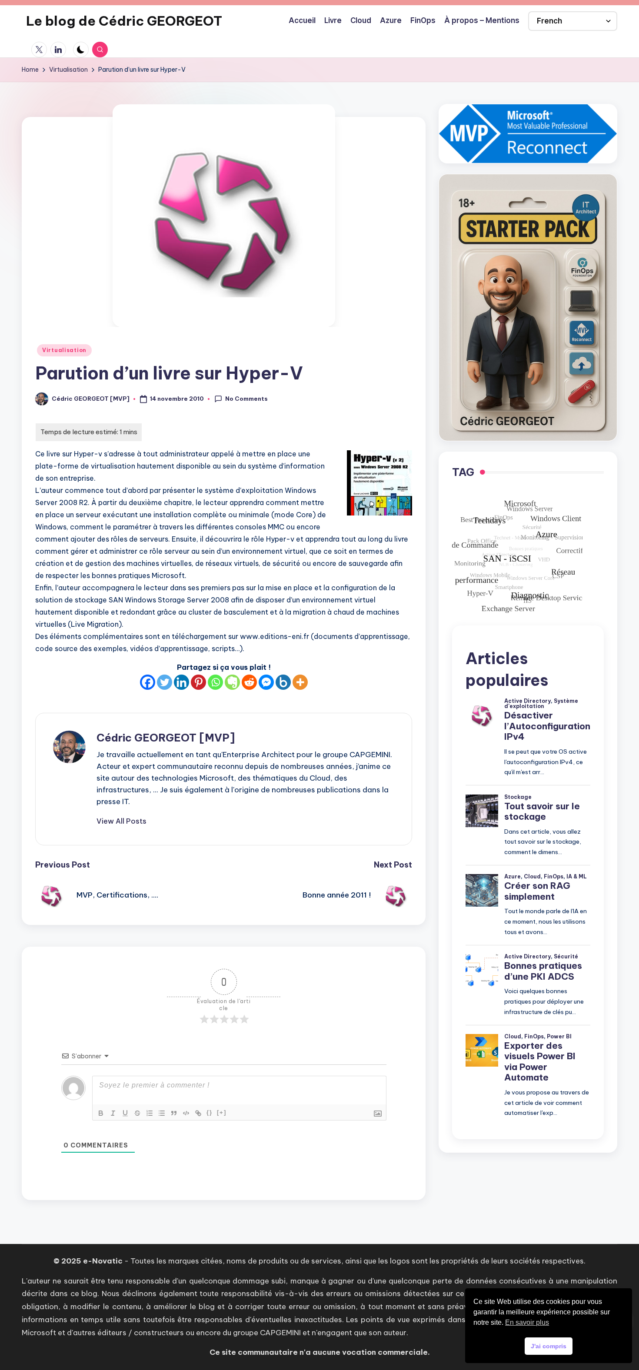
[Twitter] (164, 682)
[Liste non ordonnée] (162, 1113)
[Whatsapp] (215, 682)
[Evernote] (232, 682)
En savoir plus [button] (527, 1322)
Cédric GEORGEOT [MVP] (166, 737)
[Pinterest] (198, 682)
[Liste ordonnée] (149, 1113)
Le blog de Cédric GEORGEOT (124, 21)
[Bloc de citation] (174, 1113)
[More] (300, 682)
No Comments (246, 398)
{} (209, 1112)
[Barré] (137, 1113)
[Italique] (113, 1113)
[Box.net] (283, 682)
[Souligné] (125, 1113)
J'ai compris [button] (548, 1346)
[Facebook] (147, 682)
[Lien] (198, 1113)
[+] (221, 1112)
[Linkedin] (181, 682)
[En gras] (101, 1113)
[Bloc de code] (186, 1113)
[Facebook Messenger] (266, 682)
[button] (121, 821)
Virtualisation (64, 350)
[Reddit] (249, 682)
